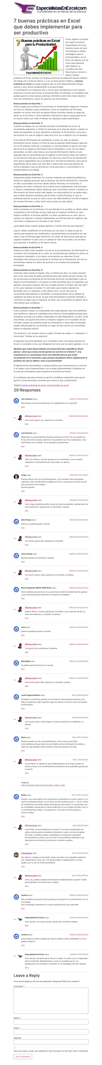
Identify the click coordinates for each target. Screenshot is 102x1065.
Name (17, 1018)
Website (17, 1038)
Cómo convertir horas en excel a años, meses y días (43, 785)
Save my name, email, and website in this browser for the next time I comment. (51, 1051)
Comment (19, 986)
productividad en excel (58, 385)
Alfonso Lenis (31, 416)
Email (17, 1028)
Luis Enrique (26, 853)
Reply (23, 407)
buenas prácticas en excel (33, 385)
